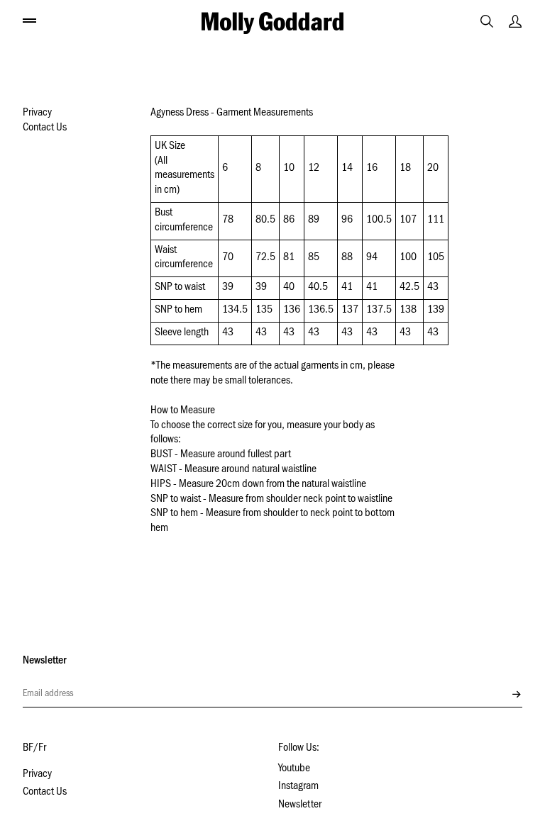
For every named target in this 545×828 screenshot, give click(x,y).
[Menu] (30, 20)
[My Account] (515, 21)
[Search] (487, 21)
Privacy (37, 113)
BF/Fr (34, 748)
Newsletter (299, 805)
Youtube (294, 769)
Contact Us (45, 128)
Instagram (298, 787)
